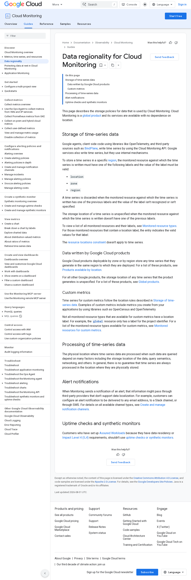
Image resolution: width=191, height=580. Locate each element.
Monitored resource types (159, 226)
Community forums (100, 514)
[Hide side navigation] (45, 573)
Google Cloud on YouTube (166, 534)
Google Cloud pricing (67, 520)
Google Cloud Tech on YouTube (169, 543)
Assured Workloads (112, 433)
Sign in (182, 4)
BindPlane (91, 148)
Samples (65, 24)
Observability (102, 42)
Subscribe (147, 572)
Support (93, 520)
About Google (63, 558)
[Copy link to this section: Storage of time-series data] (122, 134)
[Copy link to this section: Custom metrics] (94, 293)
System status (97, 532)
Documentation (82, 42)
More (55, 4)
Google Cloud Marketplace (62, 528)
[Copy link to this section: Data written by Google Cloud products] (133, 253)
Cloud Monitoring (27, 16)
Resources (84, 24)
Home (65, 42)
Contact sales (63, 535)
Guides (28, 24)
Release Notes (97, 526)
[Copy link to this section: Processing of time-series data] (129, 345)
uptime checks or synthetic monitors (149, 437)
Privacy (78, 558)
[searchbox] (25, 36)
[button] (24, 57)
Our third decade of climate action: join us (81, 564)
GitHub (127, 514)
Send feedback (164, 57)
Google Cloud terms (113, 558)
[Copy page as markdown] (112, 65)
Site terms (92, 558)
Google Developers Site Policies (155, 481)
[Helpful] (170, 42)
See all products (64, 514)
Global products (149, 282)
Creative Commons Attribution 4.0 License (155, 478)
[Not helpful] (176, 42)
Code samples (131, 529)
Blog (159, 514)
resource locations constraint (87, 242)
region (112, 160)
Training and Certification (137, 544)
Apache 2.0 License (105, 481)
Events (161, 520)
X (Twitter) (163, 526)
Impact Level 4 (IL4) (75, 437)
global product (91, 115)
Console (131, 4)
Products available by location (81, 270)
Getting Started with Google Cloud (135, 522)
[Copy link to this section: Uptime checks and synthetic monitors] (144, 424)
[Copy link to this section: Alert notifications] (102, 382)
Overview (10, 24)
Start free (175, 16)
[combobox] (99, 4)
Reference (46, 24)
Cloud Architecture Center (134, 537)
